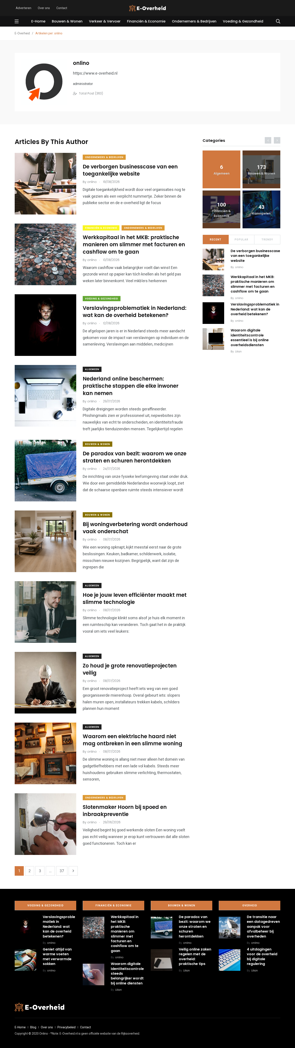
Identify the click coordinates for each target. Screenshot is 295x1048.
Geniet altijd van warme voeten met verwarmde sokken (57, 956)
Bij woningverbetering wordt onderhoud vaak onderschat (135, 528)
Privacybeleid (66, 1027)
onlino (239, 267)
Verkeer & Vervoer (105, 21)
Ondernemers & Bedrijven (194, 21)
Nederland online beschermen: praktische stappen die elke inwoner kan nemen (130, 386)
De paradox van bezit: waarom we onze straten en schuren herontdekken (134, 457)
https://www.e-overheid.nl (95, 73)
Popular (241, 239)
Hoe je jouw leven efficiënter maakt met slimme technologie (135, 598)
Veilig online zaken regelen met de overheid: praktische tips (195, 956)
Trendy (267, 239)
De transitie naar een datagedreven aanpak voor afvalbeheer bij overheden (263, 926)
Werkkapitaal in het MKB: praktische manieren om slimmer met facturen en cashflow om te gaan (134, 244)
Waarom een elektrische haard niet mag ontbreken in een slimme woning (132, 740)
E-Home (38, 21)
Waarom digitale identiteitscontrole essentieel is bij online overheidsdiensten (250, 337)
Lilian (238, 351)
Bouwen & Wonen (67, 21)
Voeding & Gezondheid (243, 21)
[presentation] (268, 140)
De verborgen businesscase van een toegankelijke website (130, 170)
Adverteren (23, 8)
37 (62, 871)
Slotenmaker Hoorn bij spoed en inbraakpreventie (125, 810)
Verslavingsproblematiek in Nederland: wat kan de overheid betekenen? (134, 311)
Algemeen (92, 369)
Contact (61, 8)
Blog (33, 1027)
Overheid (249, 905)
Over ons (44, 8)
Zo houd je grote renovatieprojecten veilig (130, 669)
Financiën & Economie (146, 21)
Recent (215, 239)
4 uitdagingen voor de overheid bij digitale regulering (262, 956)
